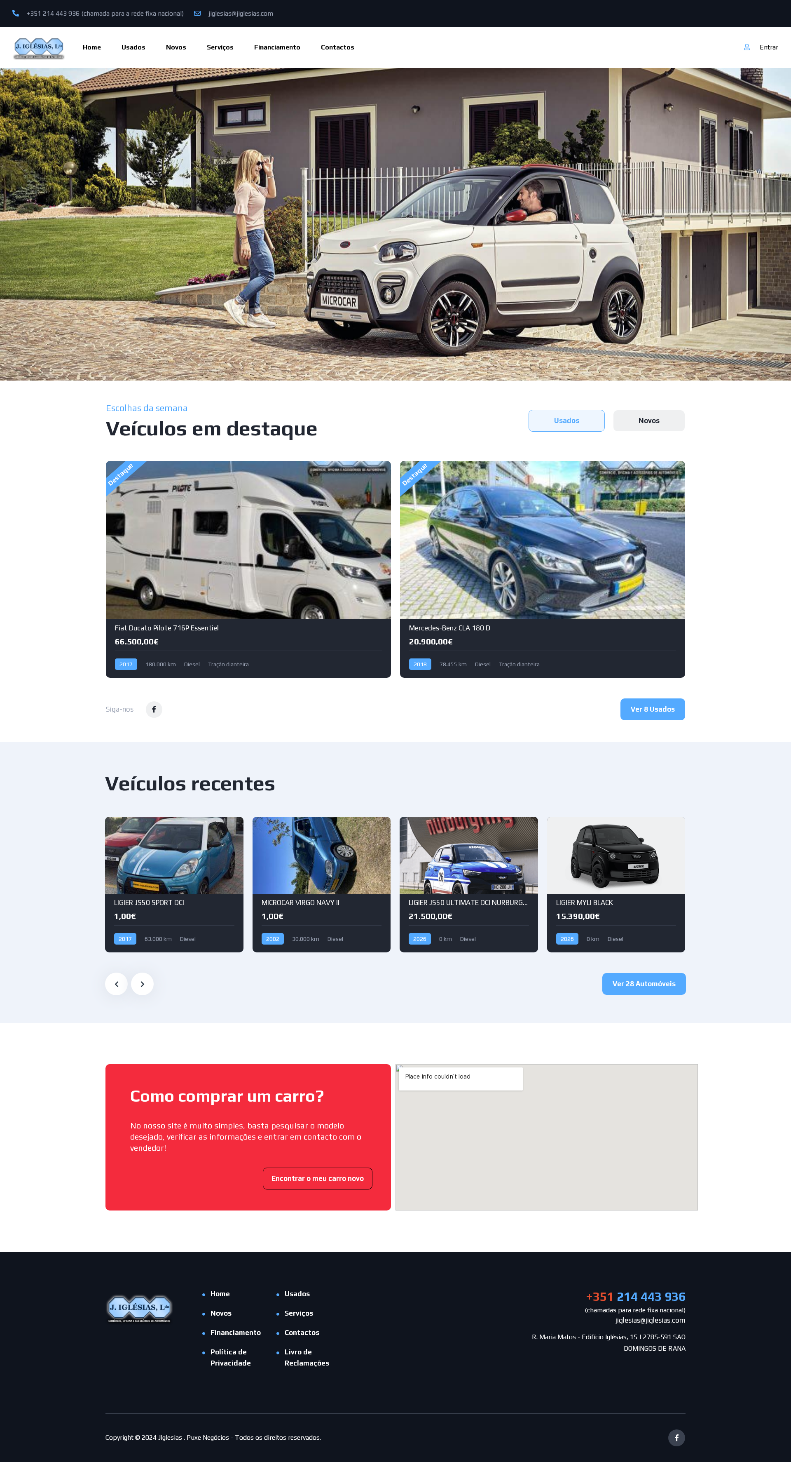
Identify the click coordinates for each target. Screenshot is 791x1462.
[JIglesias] (39, 47)
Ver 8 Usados (653, 709)
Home (92, 47)
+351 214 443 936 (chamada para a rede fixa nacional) (104, 13)
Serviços (220, 47)
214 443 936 (636, 1296)
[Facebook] (676, 1437)
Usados (133, 47)
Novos (176, 47)
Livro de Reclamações (307, 1357)
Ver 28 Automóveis (644, 984)
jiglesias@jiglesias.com (240, 13)
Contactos (337, 47)
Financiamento (277, 47)
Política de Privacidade (231, 1357)
